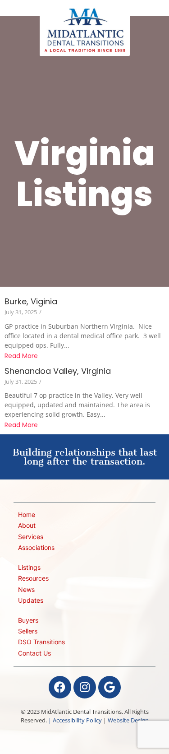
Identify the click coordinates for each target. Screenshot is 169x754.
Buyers (28, 620)
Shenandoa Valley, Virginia (58, 371)
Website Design (128, 720)
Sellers (27, 630)
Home (26, 514)
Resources (33, 578)
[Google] (109, 687)
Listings (29, 567)
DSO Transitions (41, 641)
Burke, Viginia (31, 301)
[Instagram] (84, 687)
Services (30, 536)
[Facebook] (60, 687)
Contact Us (34, 653)
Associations (36, 547)
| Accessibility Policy (75, 720)
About (27, 525)
